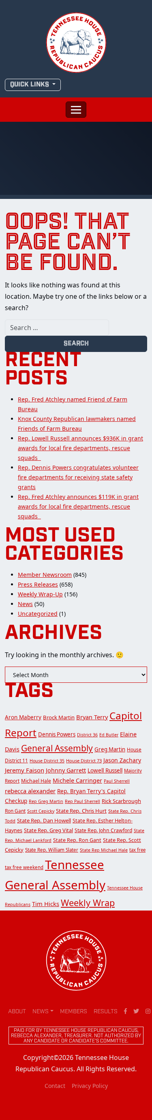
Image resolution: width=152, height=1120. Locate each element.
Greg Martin (109, 749)
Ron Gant (15, 810)
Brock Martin (59, 717)
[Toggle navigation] (76, 109)
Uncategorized (38, 613)
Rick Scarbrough (121, 801)
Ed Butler (108, 735)
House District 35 (47, 761)
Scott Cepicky (40, 811)
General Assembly (57, 748)
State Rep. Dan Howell (44, 820)
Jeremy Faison (24, 770)
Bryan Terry (92, 717)
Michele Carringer (77, 780)
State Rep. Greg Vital (48, 830)
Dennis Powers (56, 734)
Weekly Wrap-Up (40, 594)
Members (73, 1012)
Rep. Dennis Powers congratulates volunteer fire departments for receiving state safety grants (78, 477)
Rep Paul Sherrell (82, 801)
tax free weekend (24, 867)
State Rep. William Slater (51, 850)
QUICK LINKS (30, 84)
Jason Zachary (122, 760)
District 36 (87, 735)
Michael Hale (36, 780)
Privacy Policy (90, 1086)
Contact (55, 1086)
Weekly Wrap (88, 903)
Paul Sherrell (117, 781)
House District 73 (84, 760)
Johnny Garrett (66, 770)
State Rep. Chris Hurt (81, 810)
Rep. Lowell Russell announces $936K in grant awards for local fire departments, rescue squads (80, 448)
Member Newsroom (45, 574)
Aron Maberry (23, 717)
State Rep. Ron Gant (77, 840)
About (17, 1012)
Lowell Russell (105, 770)
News (25, 604)
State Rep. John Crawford (103, 830)
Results (106, 1012)
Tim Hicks (45, 904)
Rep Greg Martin (46, 801)
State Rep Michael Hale (104, 850)
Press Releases (38, 584)
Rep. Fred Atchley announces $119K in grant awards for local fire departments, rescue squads (78, 506)
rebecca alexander (30, 791)
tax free (137, 850)
